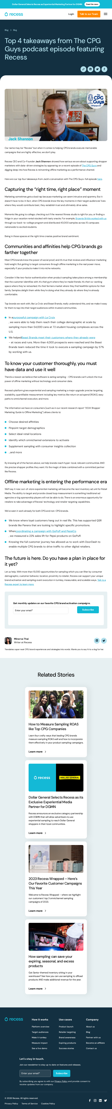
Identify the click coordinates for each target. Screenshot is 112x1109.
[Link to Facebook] (90, 1100)
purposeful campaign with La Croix (34, 317)
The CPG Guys (89, 165)
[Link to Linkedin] (97, 641)
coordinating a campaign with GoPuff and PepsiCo (46, 531)
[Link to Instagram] (95, 1100)
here (99, 179)
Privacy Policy (61, 1081)
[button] (104, 14)
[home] (14, 14)
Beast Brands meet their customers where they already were (58, 337)
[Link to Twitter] (104, 641)
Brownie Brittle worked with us (91, 218)
